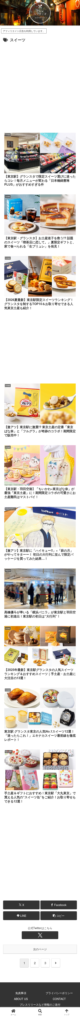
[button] (58, 915)
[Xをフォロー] (40, 935)
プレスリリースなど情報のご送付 (40, 1004)
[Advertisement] (40, 85)
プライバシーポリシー (59, 993)
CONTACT (59, 999)
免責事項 (20, 993)
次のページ (40, 949)
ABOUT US (21, 999)
